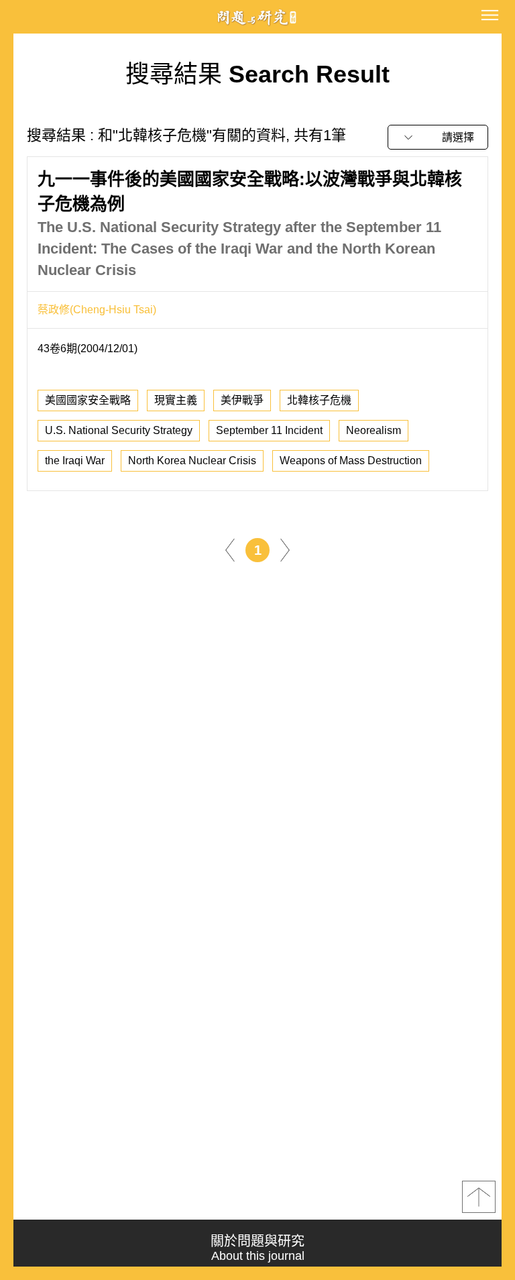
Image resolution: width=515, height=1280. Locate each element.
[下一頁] (285, 549)
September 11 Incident (269, 430)
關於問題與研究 (257, 1248)
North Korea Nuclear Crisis (192, 460)
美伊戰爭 (242, 400)
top (479, 1197)
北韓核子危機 (319, 400)
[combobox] (438, 137)
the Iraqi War (75, 460)
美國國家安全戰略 (88, 400)
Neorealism (373, 430)
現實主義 (175, 400)
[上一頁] (230, 549)
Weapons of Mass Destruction (351, 460)
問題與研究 (257, 17)
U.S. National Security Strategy (118, 430)
